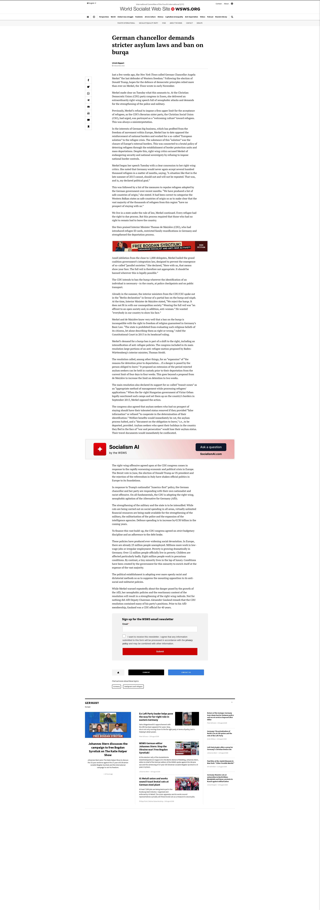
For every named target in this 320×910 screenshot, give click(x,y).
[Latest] (94, 18)
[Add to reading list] (88, 126)
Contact (219, 4)
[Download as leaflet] (88, 113)
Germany (116, 686)
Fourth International (126, 23)
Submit (160, 651)
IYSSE (164, 23)
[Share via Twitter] (88, 87)
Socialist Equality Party (148, 23)
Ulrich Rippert (118, 63)
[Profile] (232, 4)
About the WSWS (176, 23)
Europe (87, 707)
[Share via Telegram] (88, 100)
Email (125, 624)
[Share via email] (88, 106)
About (226, 4)
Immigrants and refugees (133, 686)
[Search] (232, 18)
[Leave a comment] (88, 120)
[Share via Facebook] (88, 80)
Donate (199, 23)
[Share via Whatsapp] (88, 93)
